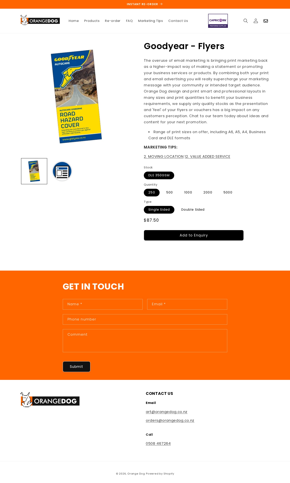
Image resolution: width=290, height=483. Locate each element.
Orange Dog (136, 473)
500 (169, 192)
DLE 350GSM (159, 175)
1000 (188, 192)
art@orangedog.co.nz (166, 411)
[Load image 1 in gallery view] (34, 171)
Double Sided (193, 209)
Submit (76, 366)
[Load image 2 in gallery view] (62, 171)
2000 (207, 192)
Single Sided (159, 209)
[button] (246, 21)
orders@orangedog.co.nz (170, 420)
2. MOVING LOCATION (163, 156)
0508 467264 (158, 443)
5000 (228, 192)
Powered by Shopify (160, 473)
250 (151, 192)
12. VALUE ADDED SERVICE (207, 156)
